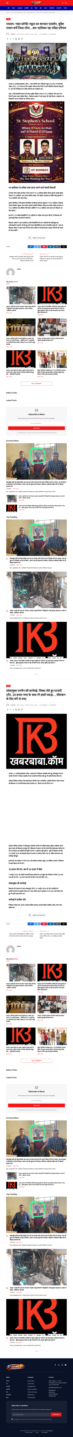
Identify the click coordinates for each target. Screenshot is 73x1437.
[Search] (66, 3)
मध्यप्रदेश (19, 8)
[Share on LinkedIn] (16, 38)
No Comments (44, 34)
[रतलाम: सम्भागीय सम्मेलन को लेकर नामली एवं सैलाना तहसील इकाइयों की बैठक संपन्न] (52, 327)
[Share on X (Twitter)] (13, 38)
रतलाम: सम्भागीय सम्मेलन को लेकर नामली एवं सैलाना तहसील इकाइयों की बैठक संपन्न (50, 339)
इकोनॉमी (26, 8)
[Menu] (7, 3)
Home (7, 12)
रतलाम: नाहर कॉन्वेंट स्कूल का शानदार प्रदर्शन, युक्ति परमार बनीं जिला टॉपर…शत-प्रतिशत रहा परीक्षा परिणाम (52, 936)
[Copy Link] (21, 38)
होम (8, 8)
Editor (13, 34)
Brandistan (50, 1431)
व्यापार (45, 8)
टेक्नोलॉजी (51, 8)
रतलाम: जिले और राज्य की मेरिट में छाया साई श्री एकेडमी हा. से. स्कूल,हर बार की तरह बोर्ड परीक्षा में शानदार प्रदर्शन (51, 259)
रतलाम (13, 8)
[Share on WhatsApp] (10, 38)
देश (31, 8)
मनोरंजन (66, 8)
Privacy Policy (47, 432)
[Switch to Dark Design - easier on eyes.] (63, 3)
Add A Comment (36, 383)
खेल (41, 8)
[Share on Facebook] (7, 38)
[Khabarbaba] (36, 3)
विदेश (36, 8)
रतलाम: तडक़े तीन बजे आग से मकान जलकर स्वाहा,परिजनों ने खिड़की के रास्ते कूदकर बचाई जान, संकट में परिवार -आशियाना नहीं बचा (21, 308)
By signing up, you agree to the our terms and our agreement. (37, 432)
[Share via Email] (19, 38)
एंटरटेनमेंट (59, 8)
